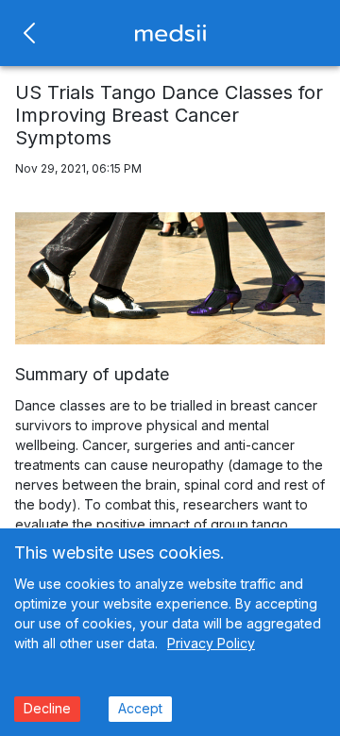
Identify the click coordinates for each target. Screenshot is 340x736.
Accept (140, 708)
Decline (47, 708)
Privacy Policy (211, 643)
